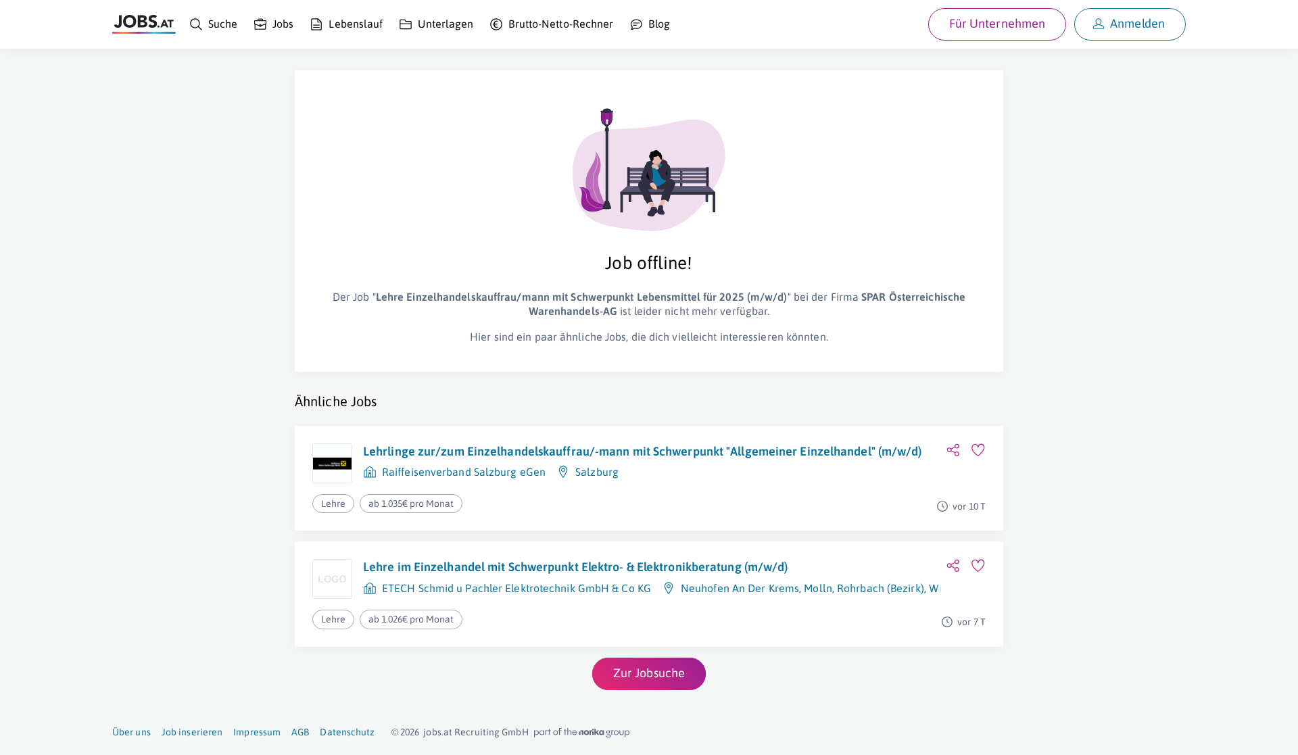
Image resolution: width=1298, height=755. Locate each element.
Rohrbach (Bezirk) (880, 588)
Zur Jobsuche (649, 673)
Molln (818, 588)
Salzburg (597, 472)
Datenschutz (347, 732)
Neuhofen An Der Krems (740, 588)
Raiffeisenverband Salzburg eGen (464, 472)
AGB (300, 732)
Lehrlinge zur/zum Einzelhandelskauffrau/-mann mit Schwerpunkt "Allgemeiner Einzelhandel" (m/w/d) (642, 451)
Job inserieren (192, 732)
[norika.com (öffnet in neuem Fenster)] (581, 732)
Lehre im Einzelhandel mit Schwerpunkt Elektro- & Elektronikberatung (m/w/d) (575, 567)
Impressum (257, 732)
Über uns (131, 732)
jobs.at (437, 732)
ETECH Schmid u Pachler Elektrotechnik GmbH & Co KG (516, 588)
